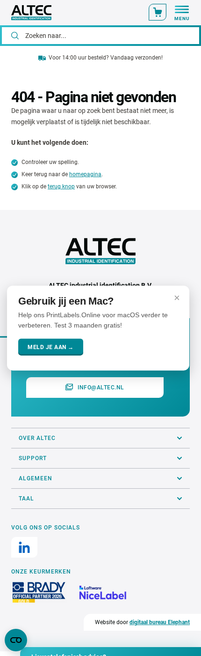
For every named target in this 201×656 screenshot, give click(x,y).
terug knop (61, 186)
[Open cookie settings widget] (16, 640)
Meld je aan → (51, 346)
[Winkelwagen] (157, 12)
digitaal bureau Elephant (159, 622)
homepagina (85, 174)
